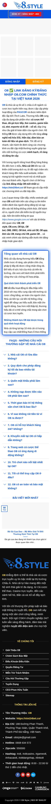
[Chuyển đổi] (5, 355)
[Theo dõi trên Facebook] (17, 774)
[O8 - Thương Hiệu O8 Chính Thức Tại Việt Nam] (28, 5)
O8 (4, 575)
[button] (4, 5)
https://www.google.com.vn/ (15, 219)
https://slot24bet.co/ (12, 187)
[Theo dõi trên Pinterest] (23, 774)
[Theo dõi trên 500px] (33, 774)
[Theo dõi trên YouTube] (28, 774)
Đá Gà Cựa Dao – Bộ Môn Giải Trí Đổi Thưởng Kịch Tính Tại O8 (25, 533)
